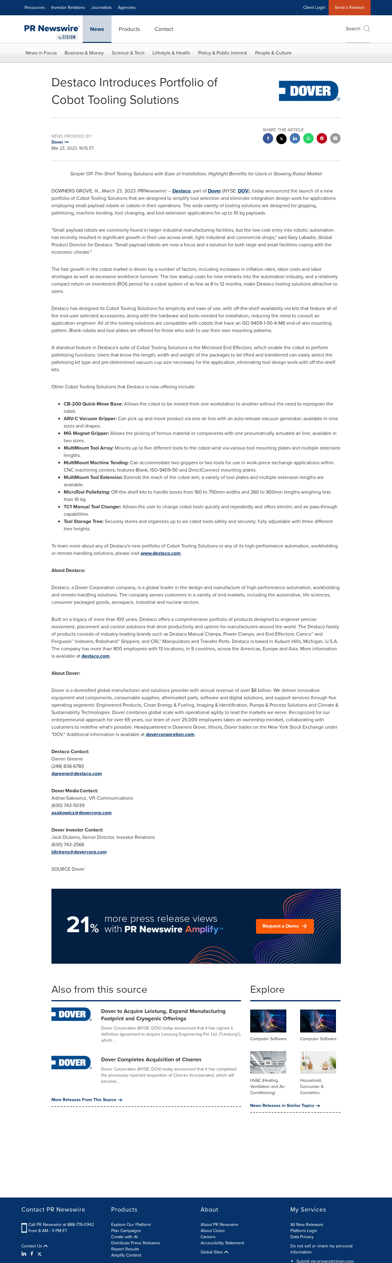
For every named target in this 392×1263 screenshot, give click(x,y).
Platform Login (303, 1231)
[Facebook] (32, 1254)
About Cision (213, 1231)
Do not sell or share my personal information (321, 1249)
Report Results (125, 1249)
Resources (34, 7)
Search (353, 28)
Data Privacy (302, 1237)
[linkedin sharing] (295, 139)
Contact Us (32, 1246)
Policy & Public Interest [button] (222, 52)
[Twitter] (39, 1254)
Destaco (181, 190)
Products (129, 29)
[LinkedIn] (24, 1254)
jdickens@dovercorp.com (79, 851)
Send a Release (349, 7)
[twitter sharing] (281, 140)
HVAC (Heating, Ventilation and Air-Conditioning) (268, 1086)
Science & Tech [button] (128, 52)
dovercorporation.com (170, 734)
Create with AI (124, 1237)
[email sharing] (335, 139)
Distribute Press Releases (135, 1243)
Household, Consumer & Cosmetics (312, 1086)
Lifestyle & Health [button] (171, 52)
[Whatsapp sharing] (308, 139)
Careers (208, 1237)
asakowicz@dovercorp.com (81, 812)
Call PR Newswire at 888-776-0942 (61, 1224)
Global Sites (212, 1252)
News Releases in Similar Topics (282, 1106)
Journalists (101, 7)
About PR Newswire (219, 1224)
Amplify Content (126, 1255)
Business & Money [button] (84, 52)
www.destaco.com (161, 553)
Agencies (127, 7)
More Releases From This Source (83, 1100)
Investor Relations (68, 7)
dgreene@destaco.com (76, 773)
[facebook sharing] (268, 139)
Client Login (314, 7)
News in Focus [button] (41, 52)
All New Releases (306, 1224)
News (97, 29)
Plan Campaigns (126, 1231)
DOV (243, 190)
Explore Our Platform (131, 1224)
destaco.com (95, 656)
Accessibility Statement (222, 1243)
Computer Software (268, 1039)
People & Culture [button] (273, 52)
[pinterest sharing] (322, 139)
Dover (214, 190)
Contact (164, 29)
